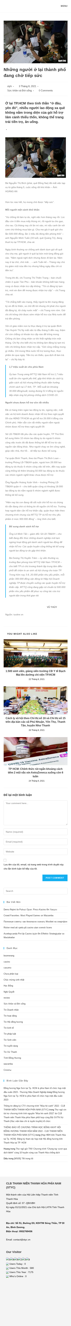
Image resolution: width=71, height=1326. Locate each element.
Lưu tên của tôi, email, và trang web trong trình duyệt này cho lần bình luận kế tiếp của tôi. (34, 866)
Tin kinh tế (9, 1028)
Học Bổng (8, 985)
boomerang (9, 955)
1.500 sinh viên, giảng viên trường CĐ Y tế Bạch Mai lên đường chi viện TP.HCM (36, 673)
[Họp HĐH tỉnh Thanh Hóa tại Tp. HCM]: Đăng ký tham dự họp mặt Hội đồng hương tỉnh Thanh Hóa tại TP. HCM (35, 1139)
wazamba (8, 1064)
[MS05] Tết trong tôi (23, 1158)
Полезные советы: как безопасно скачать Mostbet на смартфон (35, 921)
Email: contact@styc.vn (18, 1239)
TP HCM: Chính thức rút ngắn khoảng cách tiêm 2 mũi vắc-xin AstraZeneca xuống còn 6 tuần (35, 773)
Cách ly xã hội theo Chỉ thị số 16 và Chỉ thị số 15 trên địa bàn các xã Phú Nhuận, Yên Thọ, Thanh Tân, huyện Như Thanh (36, 722)
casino (7, 962)
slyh (9, 86)
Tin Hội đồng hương (13, 1022)
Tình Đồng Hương (12, 1058)
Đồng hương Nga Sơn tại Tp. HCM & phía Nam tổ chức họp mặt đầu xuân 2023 (34, 1096)
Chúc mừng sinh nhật (14, 980)
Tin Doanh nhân (11, 1010)
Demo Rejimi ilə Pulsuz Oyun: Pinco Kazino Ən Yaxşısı (30, 909)
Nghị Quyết (9, 992)
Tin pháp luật (10, 1034)
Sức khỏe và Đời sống (19, 90)
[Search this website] (36, 891)
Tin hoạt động (10, 1016)
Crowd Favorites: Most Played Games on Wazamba (28, 915)
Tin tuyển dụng (11, 1046)
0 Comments (46, 90)
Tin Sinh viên (10, 1040)
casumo (7, 967)
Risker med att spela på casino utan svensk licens (28, 927)
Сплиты (7, 1070)
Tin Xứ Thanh (10, 1052)
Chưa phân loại (11, 974)
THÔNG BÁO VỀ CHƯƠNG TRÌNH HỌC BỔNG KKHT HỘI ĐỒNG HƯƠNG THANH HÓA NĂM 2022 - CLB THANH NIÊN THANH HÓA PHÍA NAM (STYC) (33, 1131)
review (7, 998)
